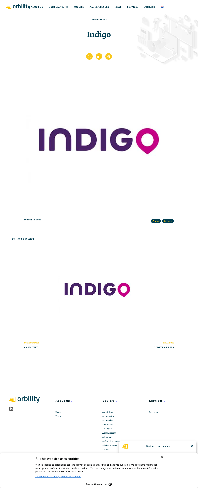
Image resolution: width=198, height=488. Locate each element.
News (118, 6)
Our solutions (58, 6)
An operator (108, 416)
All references (99, 6)
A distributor (108, 412)
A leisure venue (110, 445)
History (59, 412)
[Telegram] (108, 56)
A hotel (105, 449)
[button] (191, 446)
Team (58, 416)
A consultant (108, 424)
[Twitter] (89, 56)
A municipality (109, 432)
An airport (107, 428)
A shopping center (111, 441)
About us (37, 6)
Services (132, 6)
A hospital (107, 437)
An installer (108, 420)
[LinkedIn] (99, 56)
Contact (149, 6)
